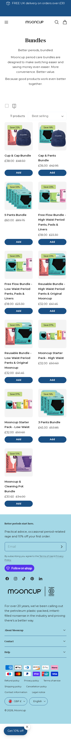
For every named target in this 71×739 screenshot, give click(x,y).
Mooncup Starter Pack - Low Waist (17, 425)
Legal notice (38, 692)
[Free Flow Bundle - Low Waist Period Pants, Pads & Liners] (19, 265)
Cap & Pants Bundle (47, 158)
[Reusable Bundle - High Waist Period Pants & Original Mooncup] (52, 265)
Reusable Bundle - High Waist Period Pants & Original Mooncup (51, 291)
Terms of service (52, 680)
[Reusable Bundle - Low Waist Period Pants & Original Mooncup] (19, 334)
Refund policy (12, 680)
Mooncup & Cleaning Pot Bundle (14, 486)
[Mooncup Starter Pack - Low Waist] (19, 403)
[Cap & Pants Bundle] (52, 136)
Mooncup (20, 710)
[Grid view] (7, 105)
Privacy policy (31, 680)
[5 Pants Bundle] (19, 196)
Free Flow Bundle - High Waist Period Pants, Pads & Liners (52, 222)
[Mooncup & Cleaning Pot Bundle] (19, 462)
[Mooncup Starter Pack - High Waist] (52, 334)
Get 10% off (15, 731)
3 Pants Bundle (49, 422)
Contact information (16, 692)
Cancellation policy (36, 686)
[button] (6, 22)
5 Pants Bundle (16, 215)
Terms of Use (46, 556)
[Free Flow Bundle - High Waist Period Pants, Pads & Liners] (52, 196)
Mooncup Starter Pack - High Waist (51, 355)
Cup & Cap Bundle (18, 155)
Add (18, 172)
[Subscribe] (61, 546)
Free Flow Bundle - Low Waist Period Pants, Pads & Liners (18, 291)
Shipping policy (13, 686)
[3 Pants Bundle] (52, 403)
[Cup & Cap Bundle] (19, 136)
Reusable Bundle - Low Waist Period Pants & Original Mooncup (18, 360)
